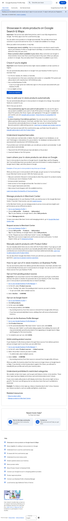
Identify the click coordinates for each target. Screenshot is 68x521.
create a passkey (21, 14)
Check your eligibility (14, 92)
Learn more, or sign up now (14, 507)
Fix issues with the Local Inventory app (17, 453)
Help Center (5, 8)
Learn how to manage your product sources (47, 125)
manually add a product (28, 115)
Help (5, 438)
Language (30, 515)
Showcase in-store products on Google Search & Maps (23, 442)
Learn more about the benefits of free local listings (22, 191)
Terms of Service (20, 517)
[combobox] (42, 3)
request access (37, 201)
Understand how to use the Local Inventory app (20, 450)
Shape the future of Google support (13, 499)
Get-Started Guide (25, 8)
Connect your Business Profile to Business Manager (21, 479)
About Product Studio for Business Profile (18, 468)
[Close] (66, 12)
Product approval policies (14, 475)
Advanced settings (27, 239)
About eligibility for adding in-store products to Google (22, 446)
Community (14, 8)
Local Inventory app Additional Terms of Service (20, 482)
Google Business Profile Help (15, 3)
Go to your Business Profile (16, 209)
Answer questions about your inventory (18, 460)
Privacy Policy (12, 517)
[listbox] (31, 518)
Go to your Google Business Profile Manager (21, 284)
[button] (3, 3)
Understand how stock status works (17, 457)
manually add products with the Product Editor (21, 130)
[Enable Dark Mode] (39, 518)
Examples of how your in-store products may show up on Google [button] (26, 168)
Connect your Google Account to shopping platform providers (24, 471)
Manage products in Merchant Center (19, 398)
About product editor (14, 396)
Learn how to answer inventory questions (25, 258)
